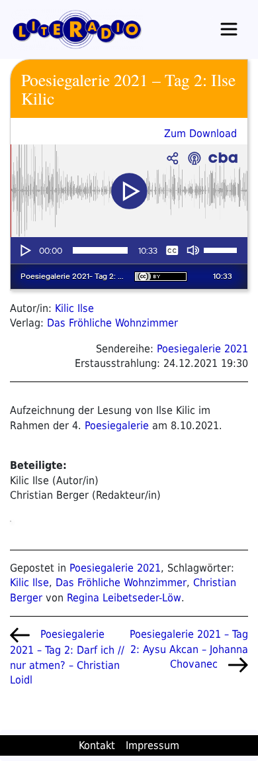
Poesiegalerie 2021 (202, 348)
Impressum (152, 745)
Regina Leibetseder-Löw (124, 597)
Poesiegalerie (117, 425)
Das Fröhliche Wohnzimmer (112, 323)
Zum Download (200, 133)
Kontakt (97, 745)
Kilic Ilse (74, 308)
